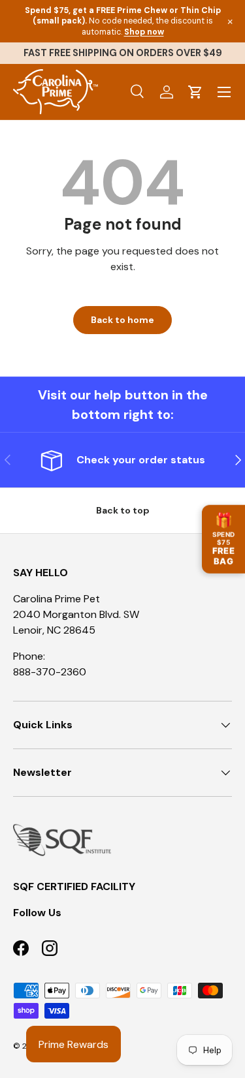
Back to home (122, 320)
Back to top (123, 510)
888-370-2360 (49, 672)
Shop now (144, 32)
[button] (195, 92)
